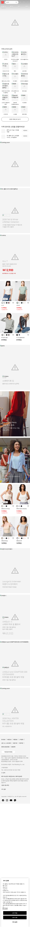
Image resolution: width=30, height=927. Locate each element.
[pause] (28, 414)
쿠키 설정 (14, 922)
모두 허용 (14, 913)
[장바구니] (24, 2)
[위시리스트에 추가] (13, 303)
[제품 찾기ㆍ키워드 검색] (28, 2)
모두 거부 (14, 917)
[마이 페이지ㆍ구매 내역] (20, 2)
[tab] (3, 6)
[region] (15, 902)
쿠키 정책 (5, 908)
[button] (7, 291)
